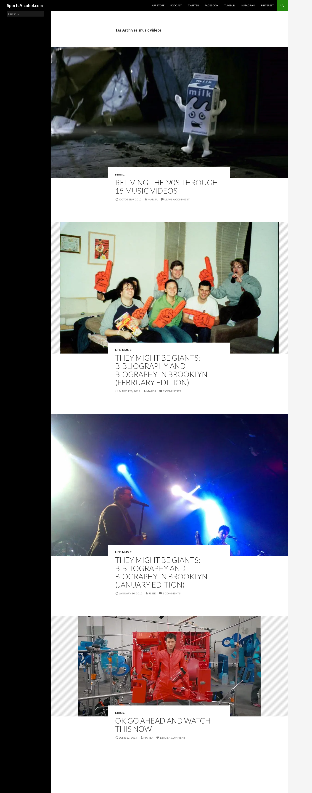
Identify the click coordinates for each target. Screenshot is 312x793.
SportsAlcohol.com (25, 5)
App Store (158, 5)
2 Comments (172, 391)
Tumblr (229, 5)
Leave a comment (177, 199)
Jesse (152, 593)
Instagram (248, 5)
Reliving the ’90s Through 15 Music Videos (166, 186)
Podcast (176, 5)
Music (120, 174)
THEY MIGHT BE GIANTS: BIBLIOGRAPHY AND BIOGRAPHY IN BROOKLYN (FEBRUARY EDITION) (161, 370)
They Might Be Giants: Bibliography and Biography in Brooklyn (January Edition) (161, 572)
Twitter (193, 5)
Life (118, 349)
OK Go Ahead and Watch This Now (163, 724)
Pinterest (267, 5)
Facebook (211, 5)
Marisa (153, 199)
